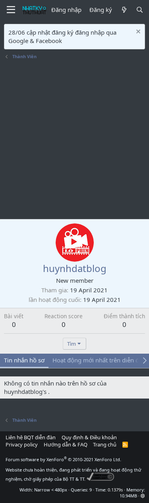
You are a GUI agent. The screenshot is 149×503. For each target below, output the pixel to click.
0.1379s (115, 490)
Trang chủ (104, 444)
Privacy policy (22, 444)
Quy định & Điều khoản (89, 437)
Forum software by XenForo (63, 459)
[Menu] (11, 10)
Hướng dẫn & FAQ (65, 444)
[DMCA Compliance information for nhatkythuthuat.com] (100, 479)
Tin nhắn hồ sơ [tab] (24, 360)
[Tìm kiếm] (139, 9)
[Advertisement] (74, 140)
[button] (143, 496)
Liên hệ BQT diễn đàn (31, 437)
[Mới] (124, 9)
